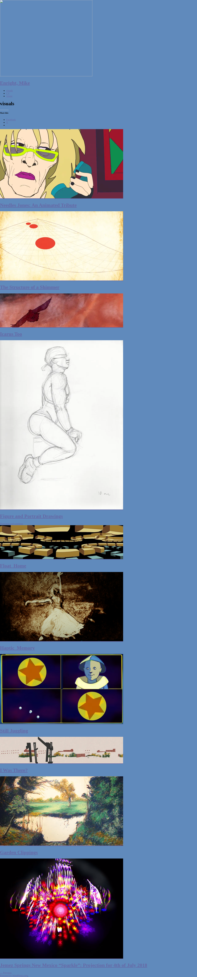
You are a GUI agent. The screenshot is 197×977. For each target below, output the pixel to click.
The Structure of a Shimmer (29, 287)
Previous (6, 972)
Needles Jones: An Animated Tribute (38, 205)
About (9, 96)
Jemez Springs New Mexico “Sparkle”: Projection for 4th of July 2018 (73, 965)
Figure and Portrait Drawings (31, 516)
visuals (9, 90)
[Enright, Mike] (46, 75)
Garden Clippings (19, 852)
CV (8, 93)
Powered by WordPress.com (14, 975)
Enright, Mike (15, 83)
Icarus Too (11, 334)
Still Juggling (14, 730)
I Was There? (14, 770)
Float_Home (13, 565)
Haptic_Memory (17, 648)
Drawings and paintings (11, 523)
